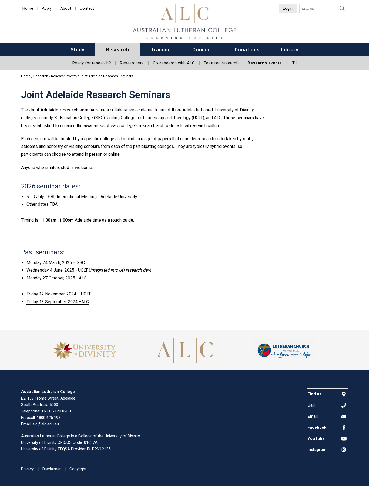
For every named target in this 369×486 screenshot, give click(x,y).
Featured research (221, 63)
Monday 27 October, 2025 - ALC (57, 278)
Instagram (316, 449)
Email (312, 416)
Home (27, 8)
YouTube (316, 438)
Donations (247, 49)
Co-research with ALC (174, 63)
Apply (47, 8)
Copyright (77, 469)
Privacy (27, 469)
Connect (202, 49)
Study (78, 49)
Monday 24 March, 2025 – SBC (55, 262)
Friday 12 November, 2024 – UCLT (58, 294)
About (65, 8)
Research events (264, 63)
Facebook (316, 427)
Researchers (132, 63)
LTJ (294, 63)
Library (289, 49)
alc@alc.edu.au (45, 424)
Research (117, 49)
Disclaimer (51, 469)
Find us (314, 394)
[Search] (342, 8)
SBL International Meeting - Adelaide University (92, 196)
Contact (87, 8)
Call (311, 405)
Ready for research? (91, 63)
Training (161, 49)
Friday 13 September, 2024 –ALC (57, 301)
